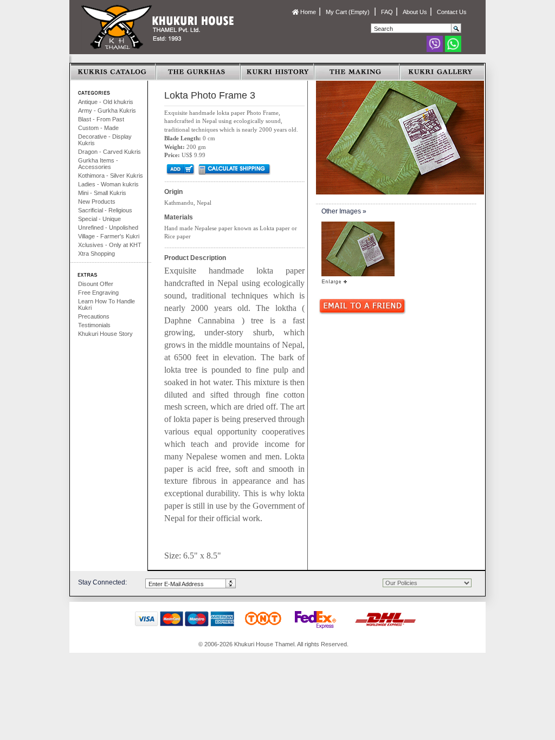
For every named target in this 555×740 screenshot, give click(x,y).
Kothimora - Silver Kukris (110, 175)
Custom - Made (98, 128)
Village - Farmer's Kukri (108, 236)
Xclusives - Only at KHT (109, 245)
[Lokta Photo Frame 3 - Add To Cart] (179, 169)
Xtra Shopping (96, 253)
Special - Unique (99, 219)
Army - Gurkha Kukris (107, 110)
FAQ (387, 12)
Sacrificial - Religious (105, 210)
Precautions (93, 316)
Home (307, 12)
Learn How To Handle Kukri (106, 304)
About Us (415, 12)
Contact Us (452, 12)
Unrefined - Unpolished (108, 227)
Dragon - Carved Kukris (109, 151)
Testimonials (94, 325)
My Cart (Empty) (348, 12)
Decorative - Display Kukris (105, 139)
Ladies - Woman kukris (108, 184)
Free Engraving (98, 292)
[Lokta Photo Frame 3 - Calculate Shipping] (233, 169)
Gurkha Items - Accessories (98, 163)
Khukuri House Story (105, 333)
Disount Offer (95, 284)
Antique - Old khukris (105, 102)
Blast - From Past (101, 119)
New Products (96, 201)
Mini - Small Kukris (102, 193)
